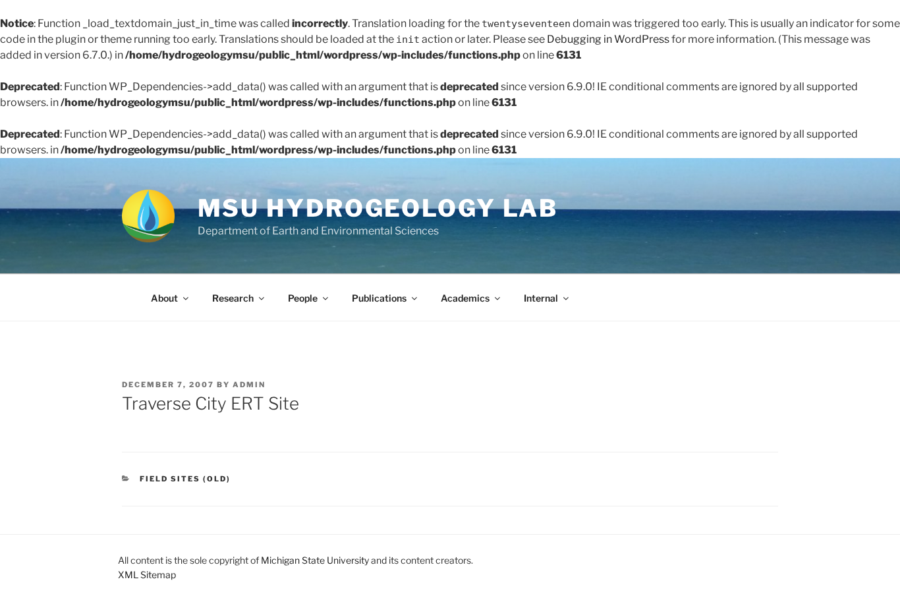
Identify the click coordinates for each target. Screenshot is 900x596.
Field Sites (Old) (185, 478)
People (303, 298)
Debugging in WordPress (608, 39)
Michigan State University (315, 560)
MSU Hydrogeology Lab (378, 208)
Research (233, 298)
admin (249, 384)
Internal (541, 298)
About (164, 298)
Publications (379, 298)
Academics (465, 298)
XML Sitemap (147, 574)
